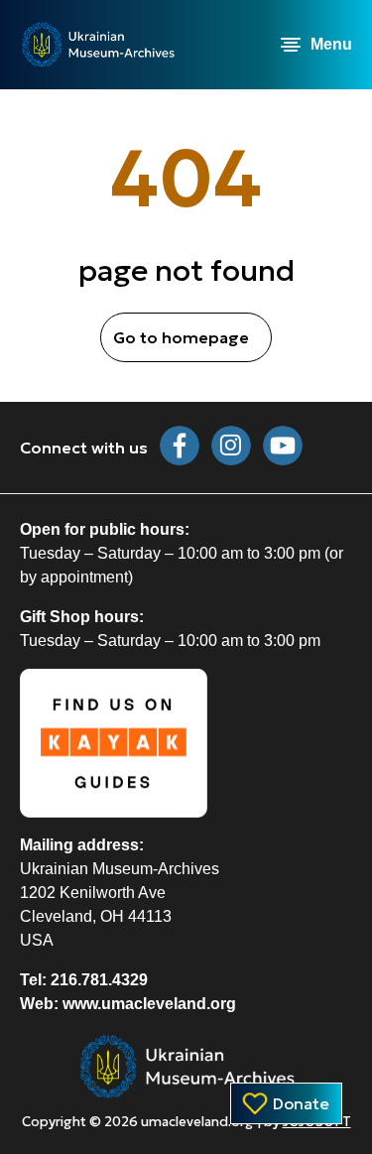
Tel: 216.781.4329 (84, 979)
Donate (301, 1103)
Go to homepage (181, 337)
